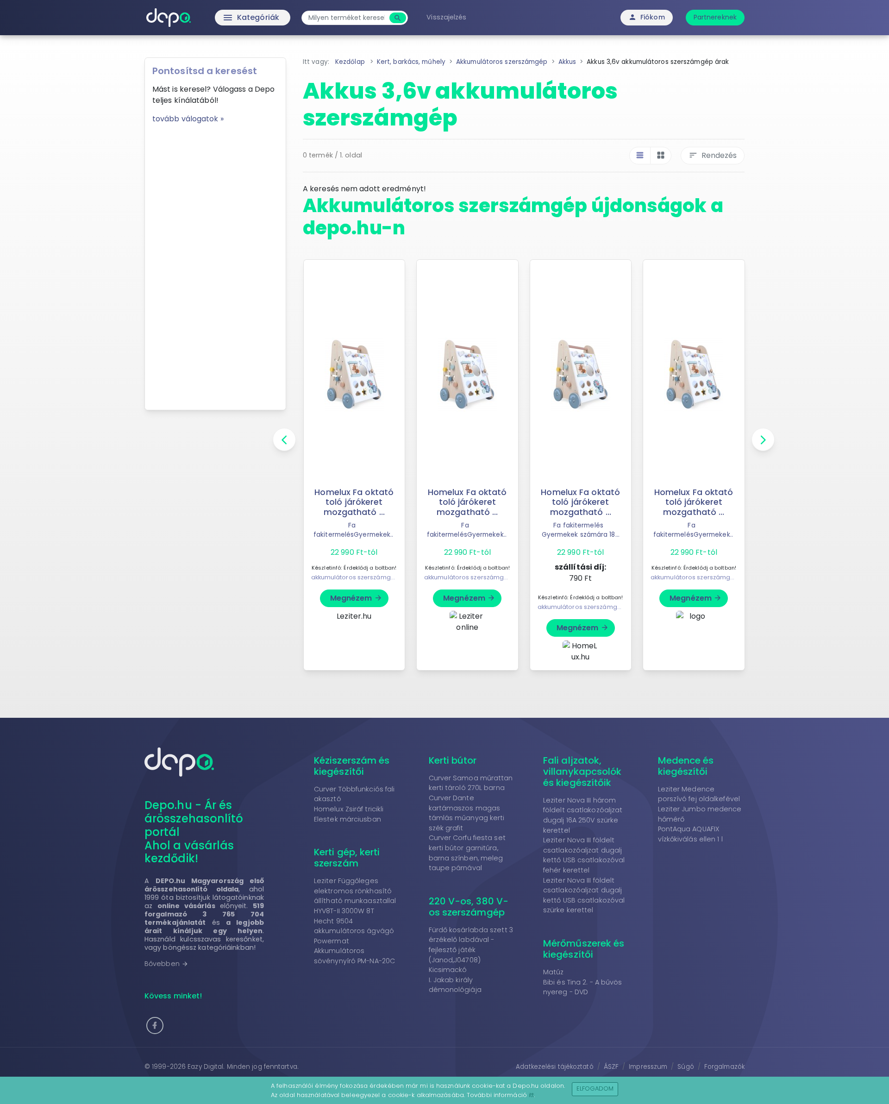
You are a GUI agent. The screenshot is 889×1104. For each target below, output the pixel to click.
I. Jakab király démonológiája (455, 985)
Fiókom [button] (646, 17)
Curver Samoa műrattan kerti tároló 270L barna (471, 783)
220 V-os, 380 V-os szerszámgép (469, 907)
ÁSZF (611, 1066)
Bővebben (166, 963)
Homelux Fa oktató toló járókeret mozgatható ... (354, 502)
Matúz (553, 972)
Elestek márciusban (347, 819)
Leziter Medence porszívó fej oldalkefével (699, 794)
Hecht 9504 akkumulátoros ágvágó (354, 926)
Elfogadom (595, 1088)
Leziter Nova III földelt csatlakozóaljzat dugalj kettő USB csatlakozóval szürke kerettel (584, 895)
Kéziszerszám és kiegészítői (352, 766)
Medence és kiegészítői (686, 766)
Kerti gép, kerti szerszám (347, 858)
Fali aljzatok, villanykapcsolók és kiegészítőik (582, 771)
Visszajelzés (446, 17)
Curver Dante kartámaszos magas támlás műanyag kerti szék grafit (467, 813)
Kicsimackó (448, 969)
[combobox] (346, 18)
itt (531, 1095)
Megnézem (356, 598)
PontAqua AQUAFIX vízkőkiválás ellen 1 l (690, 834)
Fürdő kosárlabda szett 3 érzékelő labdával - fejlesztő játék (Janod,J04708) (471, 945)
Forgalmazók (724, 1066)
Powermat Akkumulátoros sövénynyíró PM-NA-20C (354, 951)
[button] (154, 1025)
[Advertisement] (215, 263)
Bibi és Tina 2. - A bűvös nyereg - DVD (582, 987)
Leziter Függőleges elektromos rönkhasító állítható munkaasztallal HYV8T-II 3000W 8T (355, 896)
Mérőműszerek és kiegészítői (584, 949)
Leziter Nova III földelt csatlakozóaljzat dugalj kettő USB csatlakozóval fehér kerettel (584, 855)
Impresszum (648, 1066)
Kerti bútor (453, 760)
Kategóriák (231, 17)
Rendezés (713, 155)
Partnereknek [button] (715, 17)
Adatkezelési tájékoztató (554, 1066)
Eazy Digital (205, 1066)
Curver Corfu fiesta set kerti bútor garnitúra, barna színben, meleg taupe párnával (467, 852)
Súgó (685, 1066)
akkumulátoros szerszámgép (355, 577)
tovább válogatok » (188, 118)
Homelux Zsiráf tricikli (348, 809)
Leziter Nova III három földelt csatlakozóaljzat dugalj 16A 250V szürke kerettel (582, 815)
